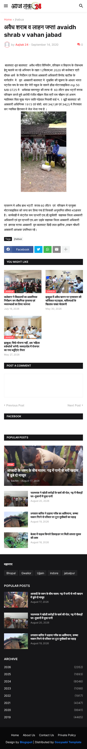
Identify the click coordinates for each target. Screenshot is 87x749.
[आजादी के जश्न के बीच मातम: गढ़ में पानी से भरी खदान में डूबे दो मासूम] (16, 600)
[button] (5, 6)
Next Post (74, 405)
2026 (43, 667)
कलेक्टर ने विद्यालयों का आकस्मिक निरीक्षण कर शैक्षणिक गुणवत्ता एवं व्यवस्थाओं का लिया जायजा (20, 300)
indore (54, 573)
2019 (43, 717)
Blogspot (26, 742)
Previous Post (15, 405)
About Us (29, 735)
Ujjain (40, 573)
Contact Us (46, 735)
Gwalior (26, 573)
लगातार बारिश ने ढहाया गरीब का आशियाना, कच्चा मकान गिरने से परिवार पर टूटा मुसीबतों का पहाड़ (54, 515)
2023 (43, 688)
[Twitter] (38, 249)
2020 (43, 710)
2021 (43, 703)
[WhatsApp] (48, 249)
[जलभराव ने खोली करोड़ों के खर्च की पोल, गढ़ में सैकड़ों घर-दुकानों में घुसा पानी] (16, 499)
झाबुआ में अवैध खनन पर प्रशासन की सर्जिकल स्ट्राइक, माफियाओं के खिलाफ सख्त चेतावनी (63, 300)
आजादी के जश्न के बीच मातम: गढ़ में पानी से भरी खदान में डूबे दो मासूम (57, 595)
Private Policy (67, 735)
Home (8, 19)
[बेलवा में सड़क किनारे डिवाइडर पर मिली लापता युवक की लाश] (16, 540)
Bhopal (11, 573)
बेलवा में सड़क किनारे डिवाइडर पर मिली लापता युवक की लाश (56, 535)
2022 (43, 695)
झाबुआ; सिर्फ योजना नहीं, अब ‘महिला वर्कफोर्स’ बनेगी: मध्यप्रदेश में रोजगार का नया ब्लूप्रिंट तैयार (22, 346)
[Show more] (66, 249)
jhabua (19, 19)
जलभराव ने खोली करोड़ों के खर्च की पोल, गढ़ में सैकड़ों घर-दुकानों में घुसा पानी (57, 494)
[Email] (57, 249)
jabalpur (69, 573)
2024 (43, 681)
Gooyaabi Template (68, 742)
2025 (43, 674)
